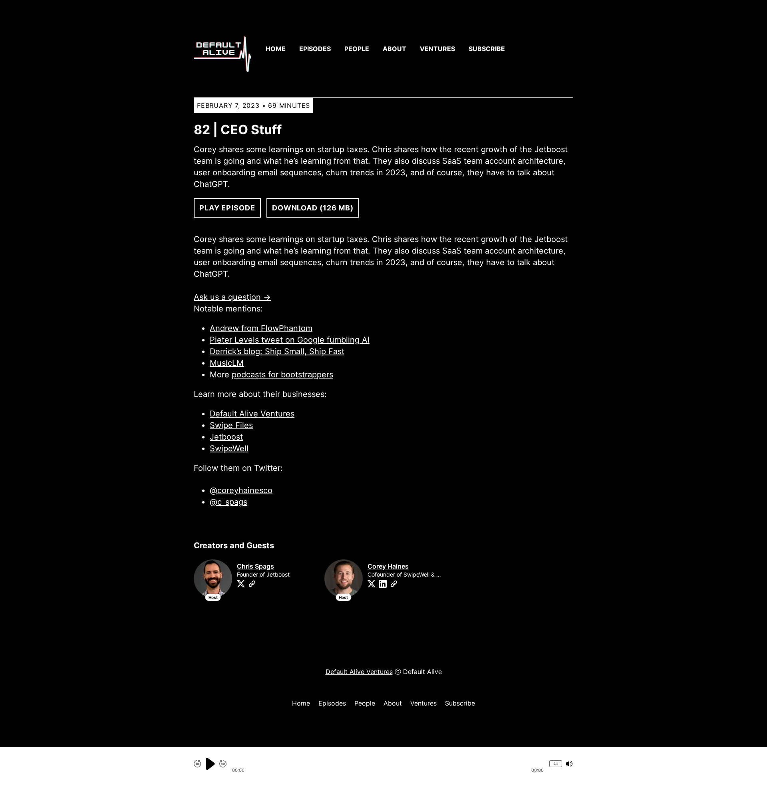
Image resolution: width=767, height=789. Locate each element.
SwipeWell (229, 448)
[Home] (222, 48)
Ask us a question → (232, 297)
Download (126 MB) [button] (313, 208)
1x (556, 763)
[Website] (252, 584)
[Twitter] (241, 584)
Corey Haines (388, 566)
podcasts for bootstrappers (282, 374)
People (356, 49)
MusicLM (227, 363)
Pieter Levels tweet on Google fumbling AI (290, 340)
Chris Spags (255, 566)
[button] (388, 763)
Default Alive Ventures (252, 413)
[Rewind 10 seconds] (197, 763)
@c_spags (228, 502)
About (394, 49)
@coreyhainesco (241, 490)
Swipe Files (231, 425)
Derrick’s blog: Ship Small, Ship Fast (277, 351)
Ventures (437, 49)
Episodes (315, 49)
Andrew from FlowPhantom (261, 328)
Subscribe (487, 49)
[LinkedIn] (383, 584)
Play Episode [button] (227, 208)
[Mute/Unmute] (569, 764)
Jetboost (226, 437)
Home (276, 49)
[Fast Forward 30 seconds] (223, 763)
